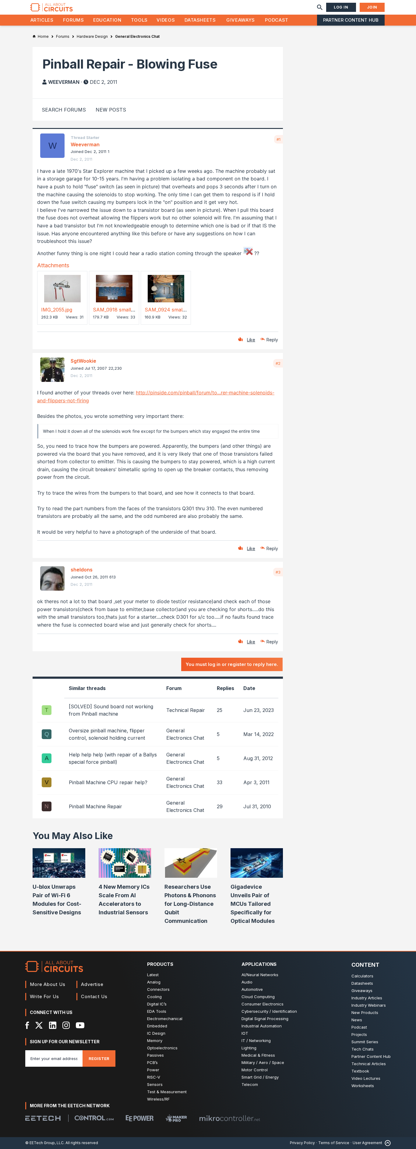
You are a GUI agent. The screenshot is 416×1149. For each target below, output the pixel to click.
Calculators (362, 975)
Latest (153, 974)
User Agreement (367, 1142)
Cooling (154, 996)
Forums (73, 20)
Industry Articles (366, 997)
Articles (42, 20)
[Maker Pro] (176, 1118)
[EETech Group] (43, 1118)
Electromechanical (164, 1018)
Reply (272, 339)
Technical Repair (185, 710)
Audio (246, 982)
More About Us (47, 984)
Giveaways (240, 20)
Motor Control (254, 1069)
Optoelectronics (162, 1047)
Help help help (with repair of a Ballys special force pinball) (113, 758)
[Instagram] (66, 1025)
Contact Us (94, 996)
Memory (154, 1040)
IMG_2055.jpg (56, 310)
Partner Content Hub (351, 20)
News (356, 1019)
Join (372, 7)
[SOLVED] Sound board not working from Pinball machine (111, 710)
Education (107, 20)
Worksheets (362, 1085)
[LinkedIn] (52, 1025)
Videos (166, 20)
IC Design (156, 1033)
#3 (278, 572)
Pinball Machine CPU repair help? (108, 782)
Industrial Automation (261, 1025)
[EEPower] (139, 1118)
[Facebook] (27, 1025)
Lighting (248, 1047)
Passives (155, 1055)
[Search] (320, 7)
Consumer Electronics (262, 1003)
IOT (244, 1033)
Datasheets (200, 20)
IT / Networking (256, 1040)
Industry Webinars (368, 1005)
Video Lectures (365, 1078)
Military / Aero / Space (262, 1062)
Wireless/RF (158, 1099)
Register (99, 1058)
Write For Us (44, 996)
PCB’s (152, 1062)
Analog (153, 982)
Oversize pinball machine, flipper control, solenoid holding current (107, 734)
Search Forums (64, 110)
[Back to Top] (386, 1143)
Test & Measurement (167, 1091)
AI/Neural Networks (259, 974)
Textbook (360, 1071)
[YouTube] (80, 1025)
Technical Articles (368, 1063)
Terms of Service (333, 1142)
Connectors (158, 989)
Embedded (157, 1025)
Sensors (155, 1084)
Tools (139, 20)
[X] (39, 1025)
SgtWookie (83, 361)
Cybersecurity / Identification (269, 1011)
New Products (364, 1012)
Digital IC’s (157, 1003)
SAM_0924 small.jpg (168, 310)
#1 (278, 139)
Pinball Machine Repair (95, 806)
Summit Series (364, 1041)
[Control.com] (94, 1117)
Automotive (252, 989)
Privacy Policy (302, 1142)
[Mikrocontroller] (229, 1118)
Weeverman (63, 82)
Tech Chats (362, 1049)
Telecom (249, 1084)
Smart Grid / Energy (260, 1077)
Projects (359, 1034)
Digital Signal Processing (264, 1018)
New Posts (111, 110)
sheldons (82, 570)
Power (153, 1069)
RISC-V (153, 1077)
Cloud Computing (258, 996)
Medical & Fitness (258, 1055)
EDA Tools (156, 1011)
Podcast (276, 20)
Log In (341, 7)
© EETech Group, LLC (44, 1142)
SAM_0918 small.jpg (116, 310)
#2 (278, 363)
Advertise (92, 984)
